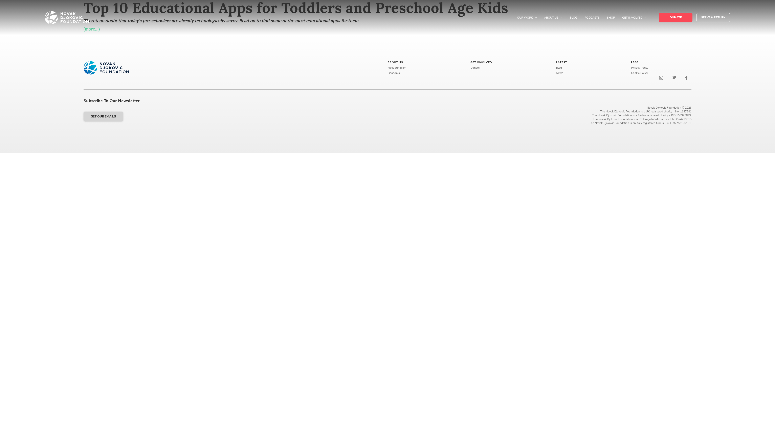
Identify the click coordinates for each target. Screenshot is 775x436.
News (559, 73)
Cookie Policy (639, 73)
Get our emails (103, 116)
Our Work (525, 18)
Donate (475, 68)
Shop (611, 18)
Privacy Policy (639, 68)
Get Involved (632, 18)
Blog (573, 18)
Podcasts (592, 18)
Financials (394, 73)
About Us (551, 18)
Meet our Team (397, 68)
